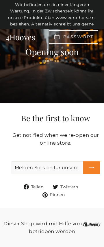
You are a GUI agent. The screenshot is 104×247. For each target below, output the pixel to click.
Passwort (78, 36)
